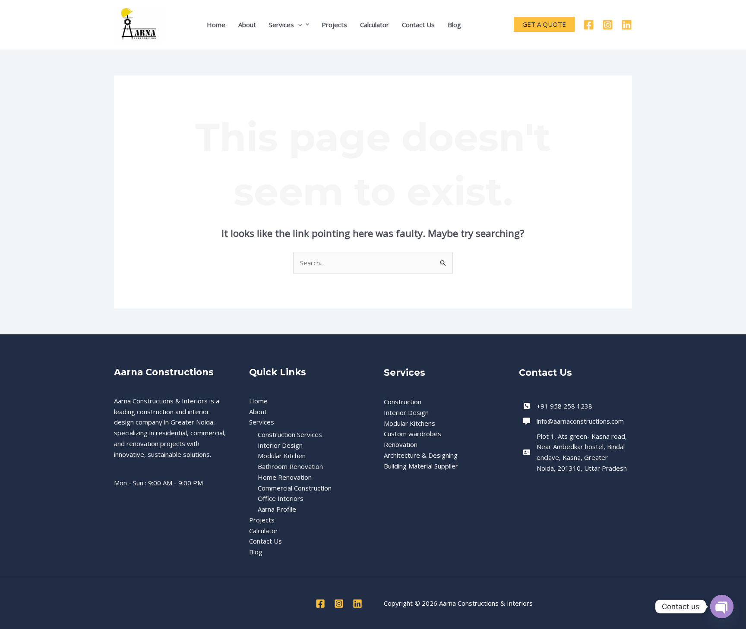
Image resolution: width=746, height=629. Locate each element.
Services (281, 24)
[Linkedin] (626, 24)
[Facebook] (588, 24)
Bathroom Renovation (290, 466)
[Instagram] (607, 24)
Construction (402, 401)
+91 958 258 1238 (564, 406)
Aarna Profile (277, 509)
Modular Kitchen (282, 455)
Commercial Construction (295, 488)
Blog (454, 24)
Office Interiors (280, 498)
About (247, 24)
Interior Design (280, 445)
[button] (298, 24)
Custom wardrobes (412, 433)
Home (216, 24)
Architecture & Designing (421, 455)
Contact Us (418, 24)
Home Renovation (285, 477)
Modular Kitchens (409, 423)
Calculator (374, 24)
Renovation (400, 444)
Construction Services (290, 434)
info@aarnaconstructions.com (580, 421)
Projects (334, 24)
